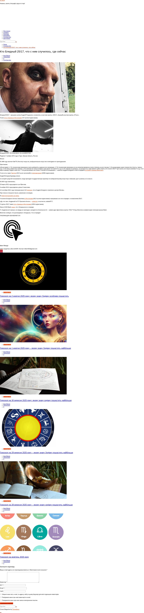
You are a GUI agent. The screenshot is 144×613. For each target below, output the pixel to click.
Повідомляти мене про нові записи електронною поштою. (20, 600)
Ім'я (1, 585)
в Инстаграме (28, 198)
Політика (6, 34)
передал (29, 190)
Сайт (1, 591)
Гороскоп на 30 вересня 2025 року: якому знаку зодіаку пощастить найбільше (36, 400)
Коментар (3, 582)
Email (2, 588)
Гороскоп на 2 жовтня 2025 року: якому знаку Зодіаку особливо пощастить (34, 296)
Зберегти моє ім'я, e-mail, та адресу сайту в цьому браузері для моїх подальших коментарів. (30, 594)
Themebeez (15, 609)
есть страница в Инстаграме (13, 118)
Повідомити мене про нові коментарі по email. (16, 597)
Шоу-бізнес (6, 38)
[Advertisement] (72, 17)
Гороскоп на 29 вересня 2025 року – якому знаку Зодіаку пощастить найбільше (36, 452)
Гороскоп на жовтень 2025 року (14, 557)
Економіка (6, 35)
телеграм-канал (37, 173)
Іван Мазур (6, 55)
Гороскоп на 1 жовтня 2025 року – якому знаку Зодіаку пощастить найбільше (35, 348)
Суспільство (7, 37)
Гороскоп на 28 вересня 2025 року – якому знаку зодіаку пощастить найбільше (36, 505)
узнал (13, 207)
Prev (1, 250)
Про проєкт (6, 31)
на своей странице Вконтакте (94, 170)
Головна (5, 32)
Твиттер (13, 173)
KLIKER (2, 0)
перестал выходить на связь (10, 195)
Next (1, 252)
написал (34, 201)
